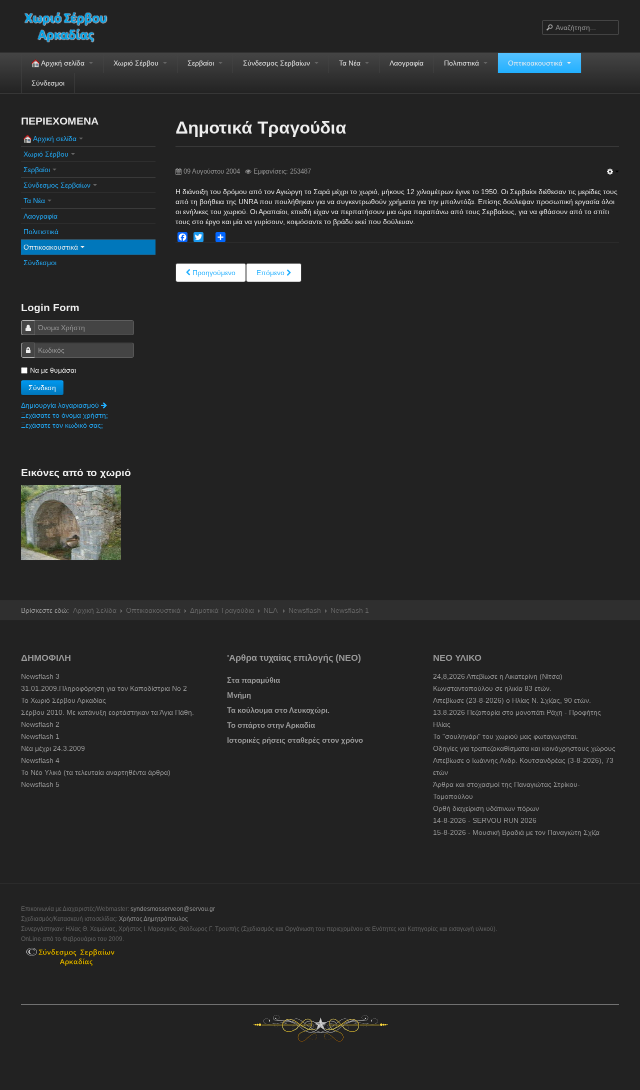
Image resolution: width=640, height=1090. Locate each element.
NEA (271, 610)
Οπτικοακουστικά (536, 63)
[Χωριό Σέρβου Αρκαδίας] (72, 26)
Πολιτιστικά (462, 63)
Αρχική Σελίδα (94, 610)
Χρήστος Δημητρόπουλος (153, 918)
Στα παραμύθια (253, 680)
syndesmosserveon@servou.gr (172, 908)
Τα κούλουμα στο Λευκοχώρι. (278, 710)
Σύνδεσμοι (48, 83)
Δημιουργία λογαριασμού (61, 405)
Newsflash (304, 610)
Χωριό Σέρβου (137, 63)
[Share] (221, 237)
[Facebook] (183, 237)
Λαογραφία (407, 63)
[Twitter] (199, 237)
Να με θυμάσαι (53, 370)
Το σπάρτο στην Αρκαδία (271, 725)
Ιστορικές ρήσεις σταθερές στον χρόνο (295, 740)
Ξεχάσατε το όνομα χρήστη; (64, 415)
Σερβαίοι (202, 63)
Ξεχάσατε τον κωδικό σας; (62, 425)
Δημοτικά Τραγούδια (222, 610)
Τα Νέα (350, 63)
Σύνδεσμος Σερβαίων (277, 63)
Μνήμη (239, 695)
